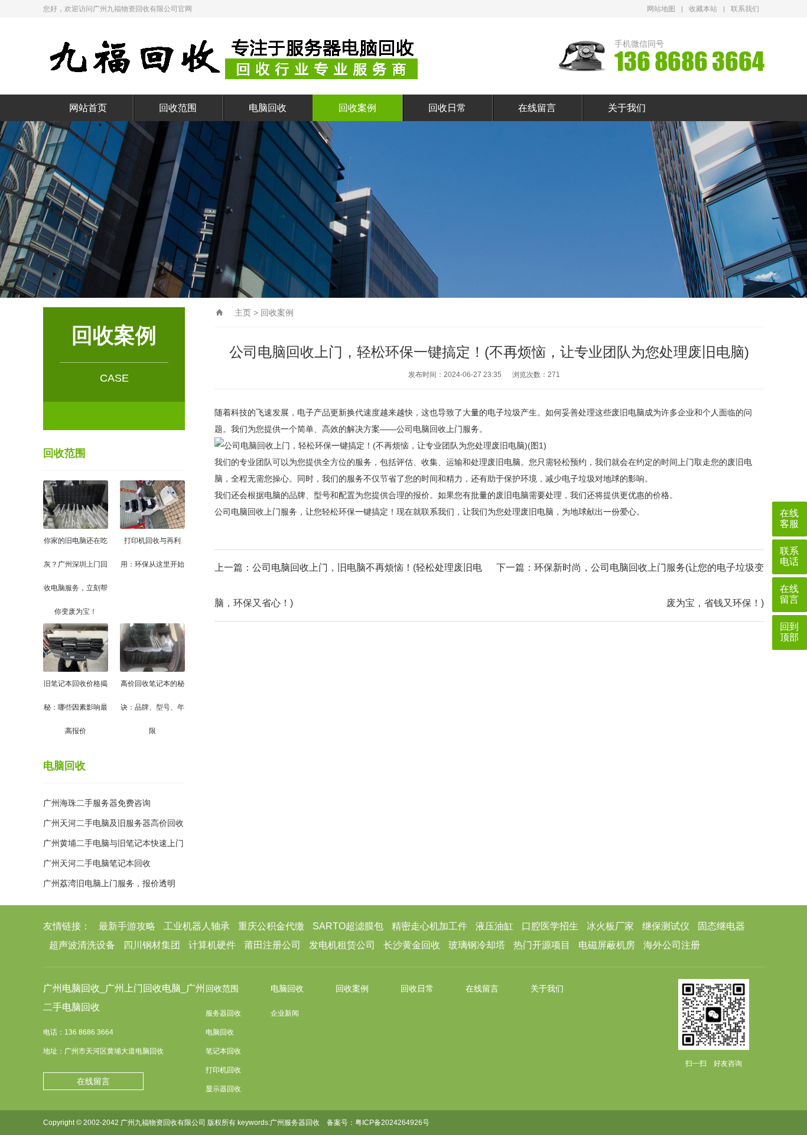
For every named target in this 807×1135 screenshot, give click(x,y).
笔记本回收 (223, 1051)
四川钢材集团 (151, 945)
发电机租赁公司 (342, 945)
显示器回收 (223, 1089)
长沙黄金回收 (411, 945)
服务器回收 (223, 1013)
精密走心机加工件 (429, 926)
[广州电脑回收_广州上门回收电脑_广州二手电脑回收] (235, 56)
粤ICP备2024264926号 (392, 1122)
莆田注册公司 (272, 945)
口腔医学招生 (550, 926)
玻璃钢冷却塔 (476, 945)
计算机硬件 (212, 945)
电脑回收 (268, 108)
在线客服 (789, 518)
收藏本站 (703, 9)
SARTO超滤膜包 (348, 926)
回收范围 (178, 108)
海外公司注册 (671, 945)
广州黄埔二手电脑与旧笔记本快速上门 (113, 843)
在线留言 (537, 108)
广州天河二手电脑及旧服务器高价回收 (113, 823)
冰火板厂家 (610, 926)
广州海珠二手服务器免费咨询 (97, 803)
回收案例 (357, 108)
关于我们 (627, 108)
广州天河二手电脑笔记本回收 (97, 863)
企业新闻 (285, 1013)
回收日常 (447, 108)
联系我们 (745, 9)
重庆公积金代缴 (271, 926)
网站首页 (88, 108)
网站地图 (661, 9)
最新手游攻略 (127, 926)
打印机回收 (223, 1070)
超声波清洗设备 (82, 945)
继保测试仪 (665, 926)
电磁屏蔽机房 (606, 945)
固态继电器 (721, 926)
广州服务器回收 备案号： (312, 1122)
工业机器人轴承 (197, 926)
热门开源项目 (541, 945)
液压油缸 (494, 926)
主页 (243, 312)
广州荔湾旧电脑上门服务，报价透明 (109, 883)
